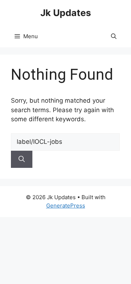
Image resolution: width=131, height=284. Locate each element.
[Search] (21, 159)
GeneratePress (65, 205)
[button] (114, 36)
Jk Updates (65, 12)
